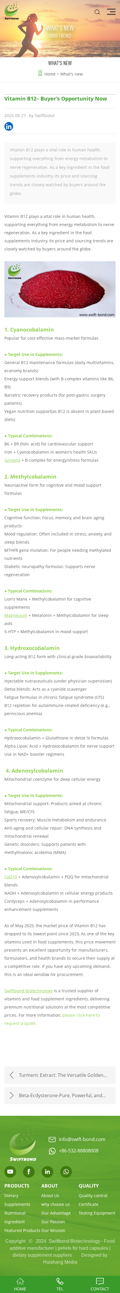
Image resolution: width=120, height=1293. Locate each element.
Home (50, 74)
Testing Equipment (97, 1213)
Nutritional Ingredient (15, 1217)
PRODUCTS (16, 1186)
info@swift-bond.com (82, 1139)
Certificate (88, 1204)
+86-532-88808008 (78, 1150)
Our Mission (53, 1230)
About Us (50, 1195)
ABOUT (49, 1186)
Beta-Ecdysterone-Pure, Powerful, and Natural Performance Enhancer (60, 1098)
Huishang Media (60, 1262)
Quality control (93, 1195)
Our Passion (53, 1221)
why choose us (55, 1204)
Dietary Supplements (17, 1200)
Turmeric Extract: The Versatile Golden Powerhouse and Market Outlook (61, 1078)
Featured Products (22, 1230)
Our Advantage (56, 1213)
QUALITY (89, 1186)
